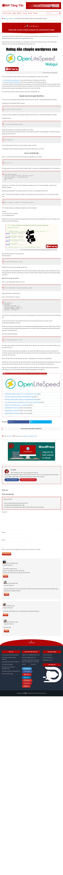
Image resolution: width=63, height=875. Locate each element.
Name (4, 532)
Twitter (27, 677)
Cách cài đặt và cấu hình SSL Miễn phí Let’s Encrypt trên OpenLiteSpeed (23, 402)
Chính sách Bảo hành (47, 657)
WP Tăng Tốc (14, 5)
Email (3, 540)
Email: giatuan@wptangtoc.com (29, 657)
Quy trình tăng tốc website (7, 673)
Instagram (27, 680)
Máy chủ (11, 436)
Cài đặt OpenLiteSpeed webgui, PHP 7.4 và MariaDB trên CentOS (21, 394)
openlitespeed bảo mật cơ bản (12, 407)
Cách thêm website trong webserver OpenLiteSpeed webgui (19, 396)
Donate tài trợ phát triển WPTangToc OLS (11, 671)
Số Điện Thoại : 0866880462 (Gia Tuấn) (30, 654)
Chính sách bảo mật (47, 654)
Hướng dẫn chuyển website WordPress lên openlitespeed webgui (21, 399)
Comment (5, 512)
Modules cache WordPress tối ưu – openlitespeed (17, 405)
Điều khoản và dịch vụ (48, 660)
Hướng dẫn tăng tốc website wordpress (10, 661)
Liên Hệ (23, 664)
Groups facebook (12, 479)
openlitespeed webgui (32, 436)
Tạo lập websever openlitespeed (11, 80)
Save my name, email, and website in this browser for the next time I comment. (21, 549)
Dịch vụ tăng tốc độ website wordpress (10, 654)
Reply (5, 576)
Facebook (27, 671)
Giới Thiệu (33, 664)
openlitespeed (25, 436)
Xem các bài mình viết (28, 479)
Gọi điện (27, 668)
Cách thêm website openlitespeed (11, 82)
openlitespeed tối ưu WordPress (12, 413)
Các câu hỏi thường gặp (7, 664)
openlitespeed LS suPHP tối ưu (12, 410)
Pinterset (27, 683)
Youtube (27, 674)
